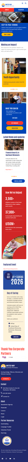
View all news (18, 181)
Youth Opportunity (11, 77)
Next (26, 358)
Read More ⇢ (9, 169)
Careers (3, 410)
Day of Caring (12, 292)
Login (2, 417)
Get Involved (14, 123)
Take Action (15, 128)
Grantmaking (4, 424)
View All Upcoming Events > (10, 269)
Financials (4, 407)
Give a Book (7, 34)
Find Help (3, 433)
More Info (16, 337)
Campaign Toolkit (6, 427)
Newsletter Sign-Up (7, 404)
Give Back (14, 118)
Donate (7, 10)
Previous (2, 358)
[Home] (2, 1)
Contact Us (6, 396)
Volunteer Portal (6, 430)
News (2, 413)
